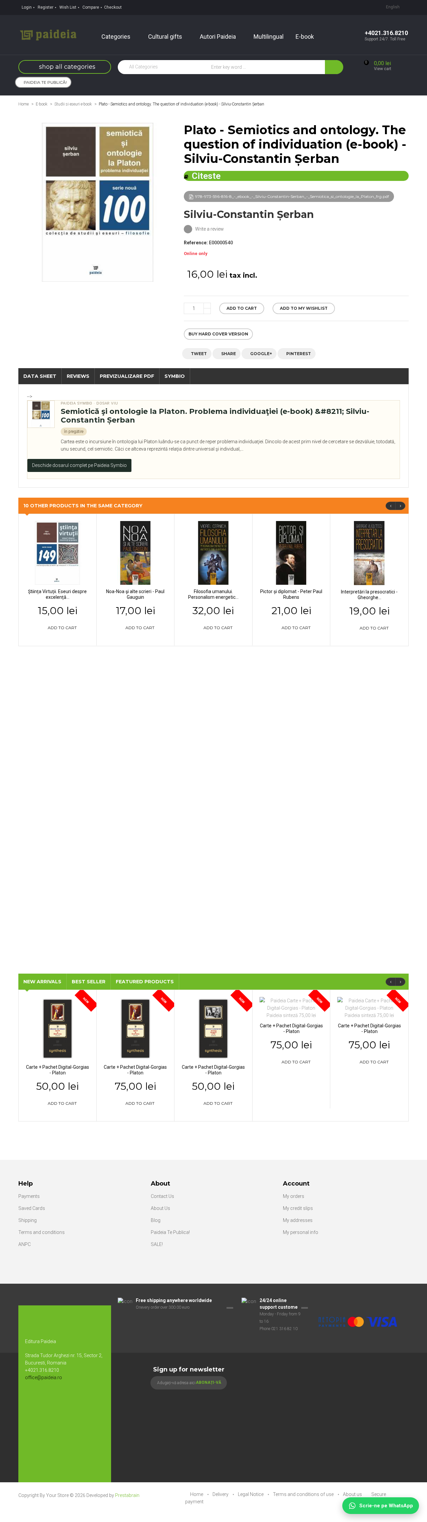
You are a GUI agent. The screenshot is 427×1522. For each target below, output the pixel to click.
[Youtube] (47, 1399)
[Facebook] (33, 1399)
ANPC (24, 1244)
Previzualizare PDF (127, 376)
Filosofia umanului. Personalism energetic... (213, 594)
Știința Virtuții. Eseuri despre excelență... (57, 594)
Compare (90, 7)
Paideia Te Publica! (170, 1232)
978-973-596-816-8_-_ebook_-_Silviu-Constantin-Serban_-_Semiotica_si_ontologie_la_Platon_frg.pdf (292, 196)
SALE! (157, 1244)
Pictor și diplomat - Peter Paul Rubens (291, 594)
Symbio (174, 376)
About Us (160, 1208)
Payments (29, 1196)
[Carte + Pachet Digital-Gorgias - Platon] (57, 1028)
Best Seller (88, 982)
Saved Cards (31, 1208)
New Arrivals (42, 982)
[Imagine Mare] (358, 1301)
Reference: (196, 242)
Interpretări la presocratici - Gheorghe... (369, 594)
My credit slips (298, 1208)
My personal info (300, 1232)
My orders (293, 1196)
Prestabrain (127, 1495)
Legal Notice (251, 1494)
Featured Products (145, 982)
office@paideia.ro (43, 1377)
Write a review (209, 229)
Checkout (113, 7)
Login (27, 7)
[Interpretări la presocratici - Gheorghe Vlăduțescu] (369, 552)
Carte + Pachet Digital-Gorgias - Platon (57, 1069)
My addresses (298, 1220)
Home (23, 104)
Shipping (27, 1220)
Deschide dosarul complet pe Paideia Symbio (79, 465)
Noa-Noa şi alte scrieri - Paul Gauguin (135, 594)
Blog (155, 1220)
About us (353, 1494)
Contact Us (162, 1196)
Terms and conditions (41, 1232)
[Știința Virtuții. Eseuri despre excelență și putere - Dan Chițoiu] (57, 552)
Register (45, 7)
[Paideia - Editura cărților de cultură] (48, 34)
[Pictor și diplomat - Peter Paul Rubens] (291, 552)
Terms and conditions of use (304, 1494)
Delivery (221, 1494)
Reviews (78, 376)
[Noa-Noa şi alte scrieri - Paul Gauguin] (135, 552)
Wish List (67, 7)
